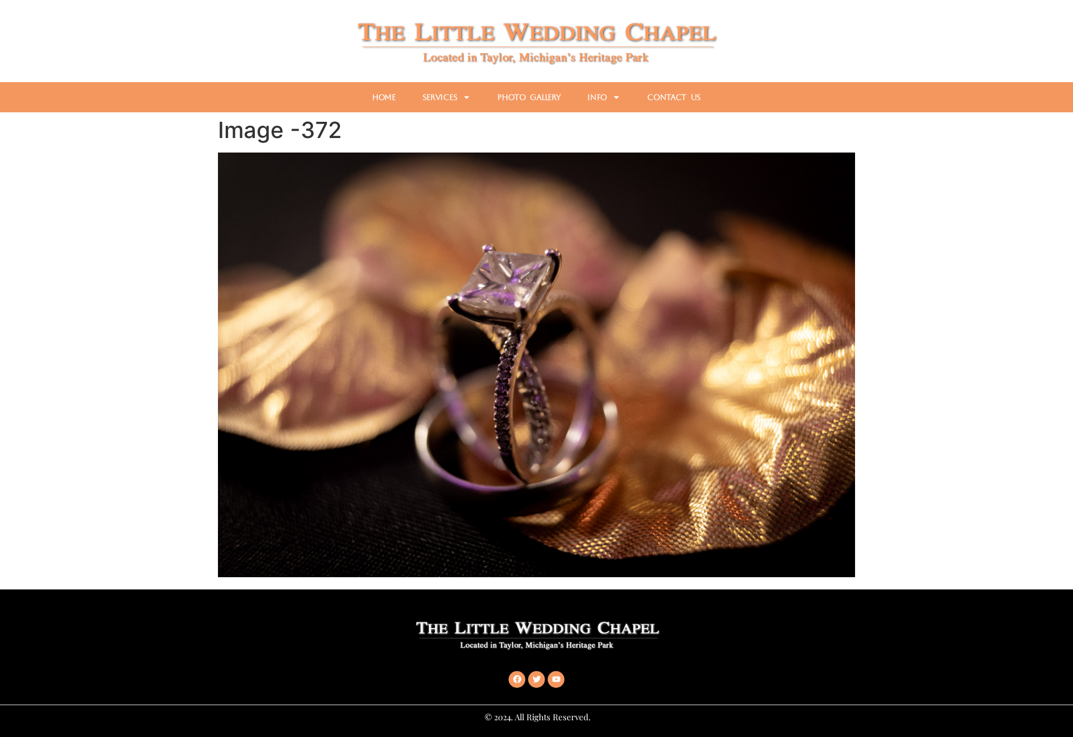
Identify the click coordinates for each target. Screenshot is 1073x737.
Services (440, 97)
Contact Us (674, 97)
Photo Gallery (529, 97)
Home (384, 97)
